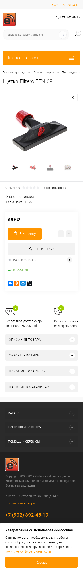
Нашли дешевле (24, 259)
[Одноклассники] (16, 283)
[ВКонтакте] (10, 283)
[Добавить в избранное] (74, 97)
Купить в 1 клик (41, 249)
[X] (29, 283)
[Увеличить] (41, 131)
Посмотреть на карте (20, 503)
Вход (54, 4)
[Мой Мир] (23, 283)
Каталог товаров (23, 57)
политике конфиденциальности (28, 551)
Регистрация (71, 4)
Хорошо (41, 562)
